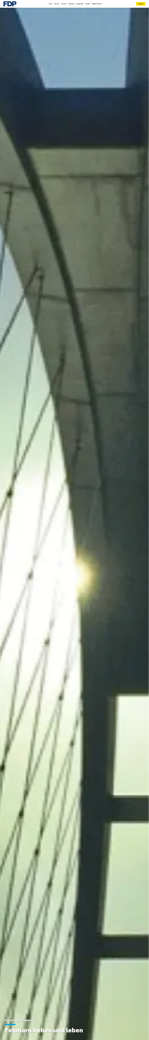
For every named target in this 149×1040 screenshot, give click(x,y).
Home (50, 4)
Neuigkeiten (80, 4)
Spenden (140, 4)
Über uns (56, 4)
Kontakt (87, 4)
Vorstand (64, 4)
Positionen (71, 4)
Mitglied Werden (97, 4)
